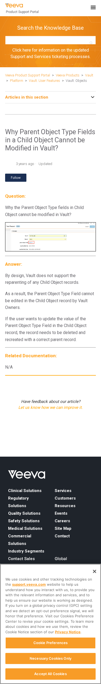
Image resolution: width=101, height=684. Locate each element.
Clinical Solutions (24, 490)
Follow (16, 178)
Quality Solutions (24, 513)
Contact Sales (21, 558)
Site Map (63, 528)
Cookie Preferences (50, 643)
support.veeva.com (29, 584)
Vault (89, 75)
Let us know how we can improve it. (50, 407)
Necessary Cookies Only (50, 658)
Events (61, 513)
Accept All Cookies (50, 674)
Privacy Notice (68, 632)
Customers (65, 498)
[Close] (94, 571)
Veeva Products (67, 75)
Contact (62, 536)
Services (63, 490)
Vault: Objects (76, 81)
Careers (62, 520)
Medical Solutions (25, 528)
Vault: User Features (44, 81)
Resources (65, 505)
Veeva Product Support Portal (27, 75)
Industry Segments (26, 551)
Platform (16, 81)
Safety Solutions (24, 520)
